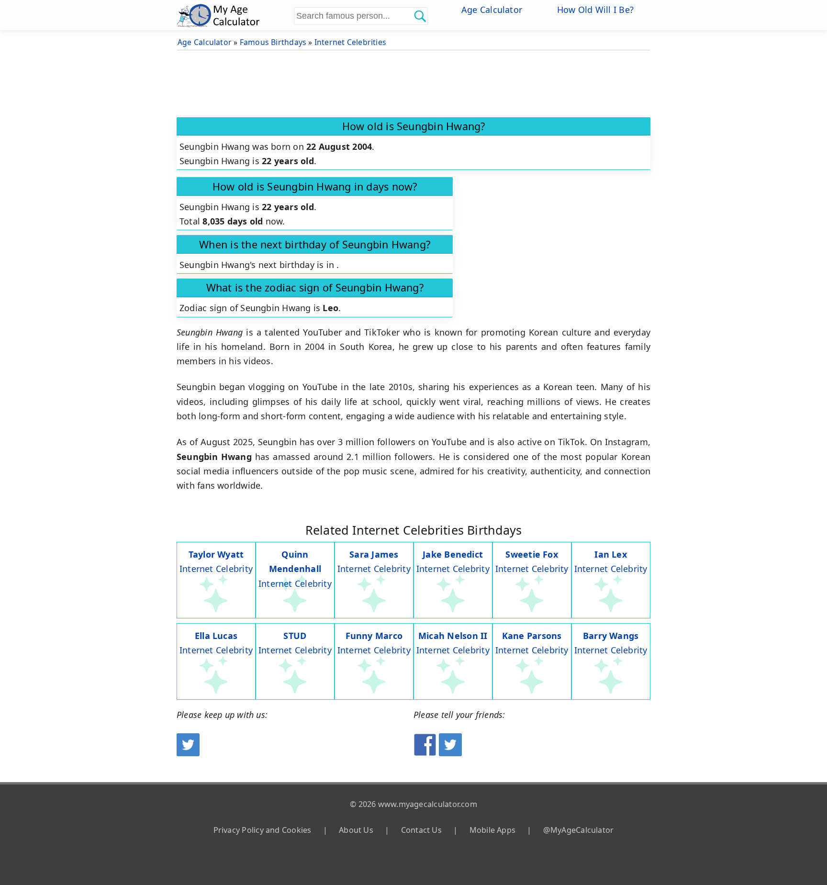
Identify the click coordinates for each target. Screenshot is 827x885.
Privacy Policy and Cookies (262, 830)
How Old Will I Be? (595, 9)
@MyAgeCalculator (578, 830)
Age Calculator (491, 9)
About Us (356, 830)
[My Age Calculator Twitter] (188, 753)
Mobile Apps (492, 830)
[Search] (419, 15)
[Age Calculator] (234, 15)
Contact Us (421, 830)
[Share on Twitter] (450, 753)
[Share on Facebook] (425, 753)
